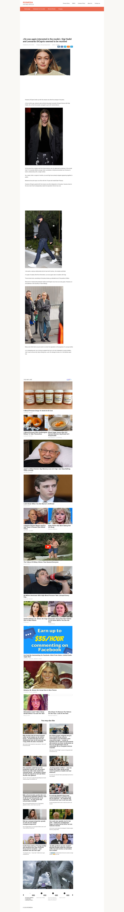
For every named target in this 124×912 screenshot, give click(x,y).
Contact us (97, 3)
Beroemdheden (52, 9)
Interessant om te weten (39, 9)
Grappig (60, 9)
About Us (90, 3)
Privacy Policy (66, 3)
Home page (27, 9)
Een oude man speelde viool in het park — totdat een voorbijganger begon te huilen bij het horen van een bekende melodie (60, 823)
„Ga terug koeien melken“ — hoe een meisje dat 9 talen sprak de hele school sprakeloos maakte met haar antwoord (60, 770)
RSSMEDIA (28, 2)
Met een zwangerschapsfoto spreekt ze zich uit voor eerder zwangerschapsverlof (34, 822)
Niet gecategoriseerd (45, 44)
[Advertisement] (62, 23)
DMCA (73, 3)
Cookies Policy (81, 3)
